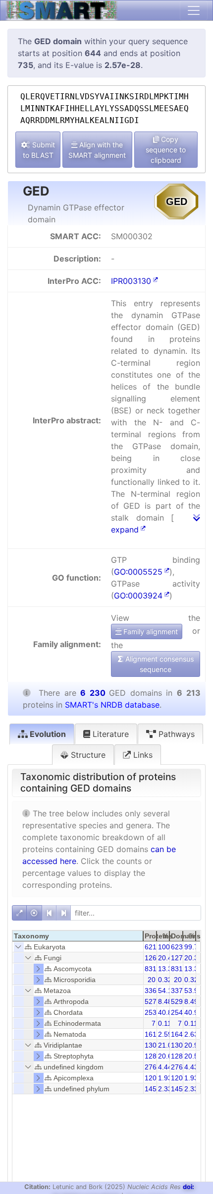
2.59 (165, 1034)
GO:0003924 (138, 595)
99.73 (193, 947)
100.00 (169, 947)
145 (151, 1089)
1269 (152, 958)
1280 (152, 1056)
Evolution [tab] (47, 734)
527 (151, 1001)
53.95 (193, 991)
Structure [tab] (87, 755)
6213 (152, 947)
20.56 (193, 1056)
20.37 (193, 958)
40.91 (193, 1012)
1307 (152, 1045)
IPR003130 (131, 281)
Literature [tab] (109, 734)
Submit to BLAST (39, 149)
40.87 (167, 1012)
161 (151, 1034)
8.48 (165, 1001)
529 (177, 1001)
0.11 (164, 1023)
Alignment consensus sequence (158, 664)
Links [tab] (142, 755)
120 (151, 1078)
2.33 (165, 1089)
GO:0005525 (138, 572)
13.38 (167, 969)
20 (152, 980)
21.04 (167, 1045)
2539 (152, 1012)
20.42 (167, 958)
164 (177, 1034)
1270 (179, 958)
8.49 (191, 1001)
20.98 (193, 1045)
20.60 (167, 1056)
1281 (179, 1056)
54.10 (167, 991)
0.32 (165, 980)
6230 (179, 947)
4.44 (165, 1067)
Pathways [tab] (175, 734)
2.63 (191, 1034)
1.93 (165, 1078)
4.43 (191, 1067)
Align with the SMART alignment (97, 149)
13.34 (193, 969)
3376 (179, 991)
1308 (179, 1045)
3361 (152, 991)
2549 (179, 1012)
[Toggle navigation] (194, 10)
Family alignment (149, 631)
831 (151, 969)
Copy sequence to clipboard (166, 149)
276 (151, 1067)
